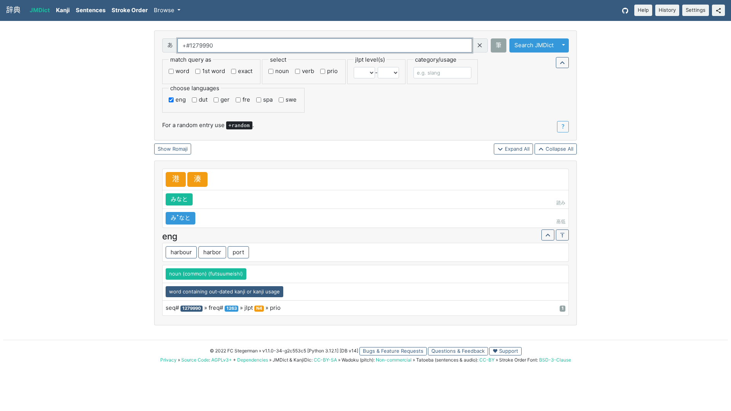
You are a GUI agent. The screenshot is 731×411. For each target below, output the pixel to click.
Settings (695, 10)
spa (268, 99)
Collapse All (558, 149)
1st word (213, 71)
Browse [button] (165, 10)
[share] (718, 10)
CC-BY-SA (325, 360)
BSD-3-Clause (555, 360)
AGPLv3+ (221, 360)
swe (291, 99)
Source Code (195, 360)
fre (246, 99)
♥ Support (505, 351)
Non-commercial (394, 360)
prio (332, 71)
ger (225, 99)
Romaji (180, 149)
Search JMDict (534, 45)
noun (282, 71)
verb (308, 71)
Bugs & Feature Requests (393, 351)
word (182, 71)
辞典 (13, 10)
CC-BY (487, 360)
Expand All (516, 149)
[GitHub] (625, 10)
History (667, 10)
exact (245, 71)
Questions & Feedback (458, 351)
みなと (179, 199)
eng (181, 99)
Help (643, 10)
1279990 (191, 308)
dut (203, 99)
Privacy (168, 360)
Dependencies (252, 360)
